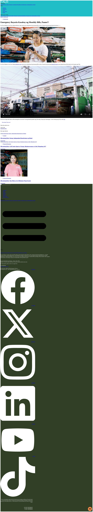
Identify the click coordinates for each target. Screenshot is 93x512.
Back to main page (4, 17)
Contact (4, 190)
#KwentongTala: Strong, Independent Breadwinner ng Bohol (16, 138)
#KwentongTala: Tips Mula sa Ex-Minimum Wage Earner (16, 180)
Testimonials (5, 19)
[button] (44, 5)
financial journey (54, 64)
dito (64, 119)
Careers (4, 193)
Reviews (5, 9)
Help (4, 191)
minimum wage (18, 64)
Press (4, 194)
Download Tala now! (6, 122)
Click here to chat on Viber (4, 266)
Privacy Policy (6, 197)
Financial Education (7, 144)
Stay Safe (5, 11)
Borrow (4, 8)
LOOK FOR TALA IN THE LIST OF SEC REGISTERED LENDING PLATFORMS (14, 252)
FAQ (4, 10)
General (4, 135)
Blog (4, 12)
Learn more (3, 140)
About (4, 192)
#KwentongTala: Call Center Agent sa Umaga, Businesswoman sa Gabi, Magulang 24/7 (23, 146)
